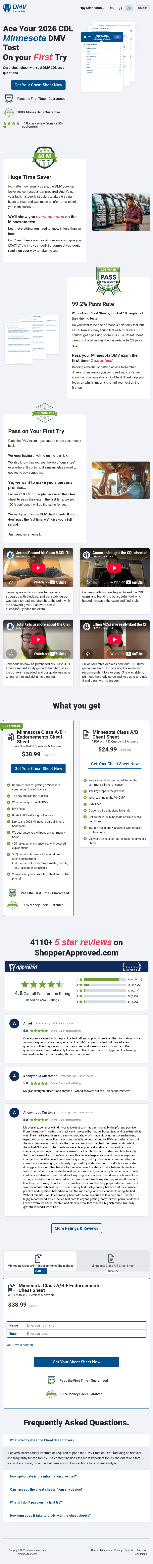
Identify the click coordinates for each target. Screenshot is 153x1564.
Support (129, 1550)
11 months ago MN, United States (54, 1023)
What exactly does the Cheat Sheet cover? (42, 1440)
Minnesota (94, 8)
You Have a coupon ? (21, 1345)
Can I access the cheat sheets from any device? (46, 1489)
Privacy (118, 1550)
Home (94, 1550)
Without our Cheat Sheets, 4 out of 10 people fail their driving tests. (107, 315)
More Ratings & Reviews (76, 1228)
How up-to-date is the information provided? (43, 1476)
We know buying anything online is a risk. (38, 456)
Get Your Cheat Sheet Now (38, 85)
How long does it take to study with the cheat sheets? (50, 1515)
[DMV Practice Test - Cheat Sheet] (15, 8)
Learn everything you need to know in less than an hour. (44, 231)
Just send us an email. (24, 534)
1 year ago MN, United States (76, 1075)
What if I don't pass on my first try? (36, 1502)
